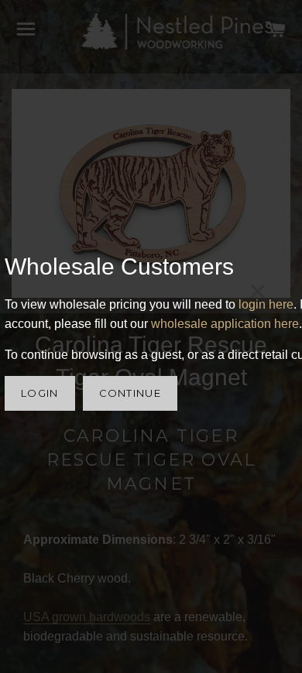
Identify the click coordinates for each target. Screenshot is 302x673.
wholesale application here (225, 323)
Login (40, 393)
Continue (130, 393)
